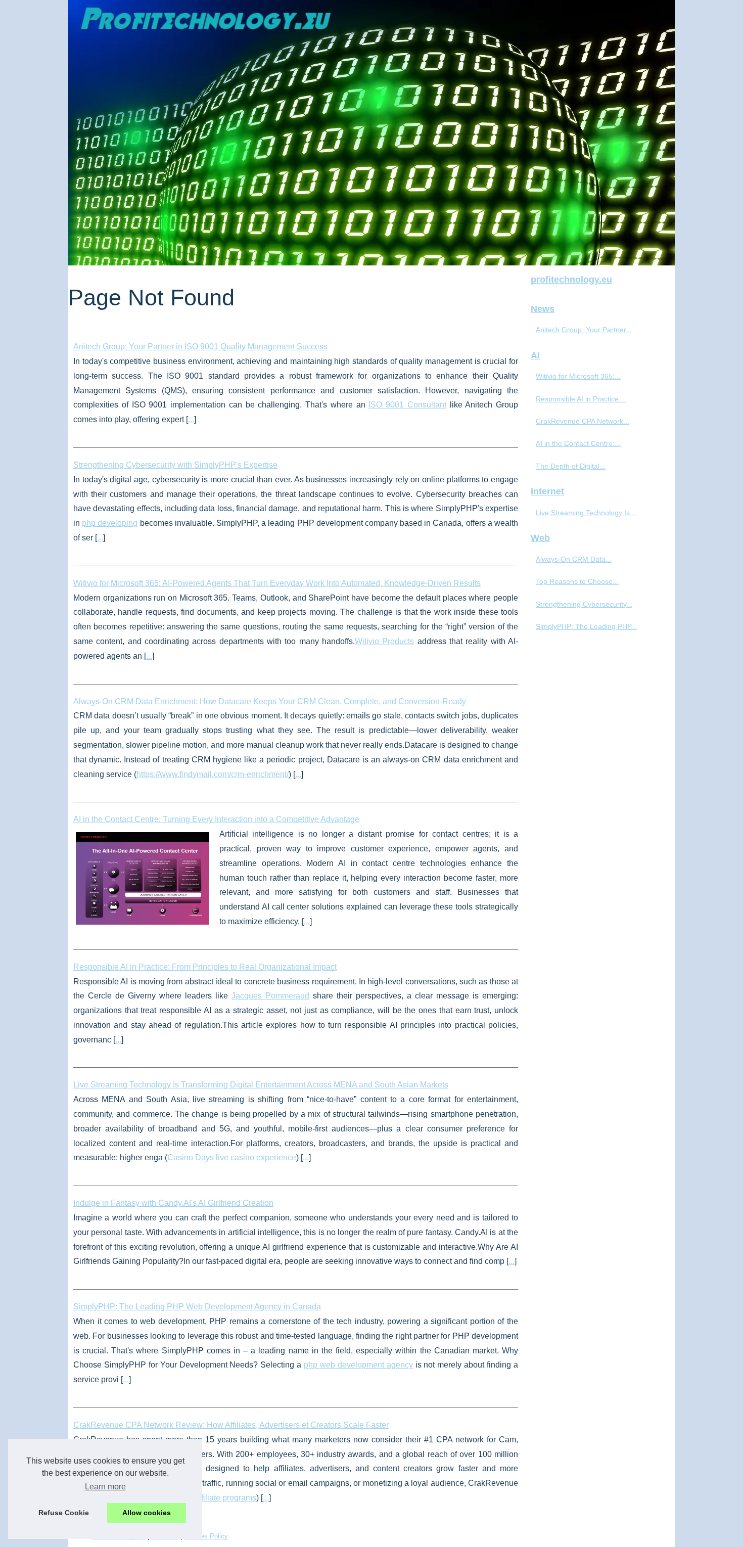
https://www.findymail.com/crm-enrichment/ (212, 774)
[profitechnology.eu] (371, 132)
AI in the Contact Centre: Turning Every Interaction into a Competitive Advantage (216, 819)
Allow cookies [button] (146, 1513)
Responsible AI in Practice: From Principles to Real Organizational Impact (205, 967)
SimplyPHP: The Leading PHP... (586, 626)
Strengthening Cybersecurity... (584, 604)
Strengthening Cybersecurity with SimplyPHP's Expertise (175, 465)
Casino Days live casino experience (231, 1157)
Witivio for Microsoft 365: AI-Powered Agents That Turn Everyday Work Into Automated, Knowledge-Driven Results (277, 583)
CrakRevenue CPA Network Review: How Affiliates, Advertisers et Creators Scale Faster (231, 1425)
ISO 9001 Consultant (407, 404)
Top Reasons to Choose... (577, 581)
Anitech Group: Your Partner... (584, 330)
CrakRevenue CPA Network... (582, 421)
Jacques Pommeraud (270, 995)
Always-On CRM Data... (574, 559)
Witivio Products (384, 641)
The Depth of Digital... (571, 466)
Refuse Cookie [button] (63, 1513)
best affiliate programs (216, 1497)
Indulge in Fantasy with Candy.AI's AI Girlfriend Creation (173, 1203)
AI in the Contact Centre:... (578, 443)
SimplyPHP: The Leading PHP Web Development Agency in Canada (197, 1306)
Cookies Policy (206, 1536)
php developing (109, 523)
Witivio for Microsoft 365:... (578, 376)
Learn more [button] (105, 1486)
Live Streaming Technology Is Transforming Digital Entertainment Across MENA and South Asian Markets (260, 1084)
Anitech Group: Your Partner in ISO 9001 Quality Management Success (200, 346)
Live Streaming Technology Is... (586, 513)
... (191, 419)
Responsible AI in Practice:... (581, 399)
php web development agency (358, 1364)
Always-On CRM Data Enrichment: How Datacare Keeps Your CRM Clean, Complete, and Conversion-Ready (269, 701)
